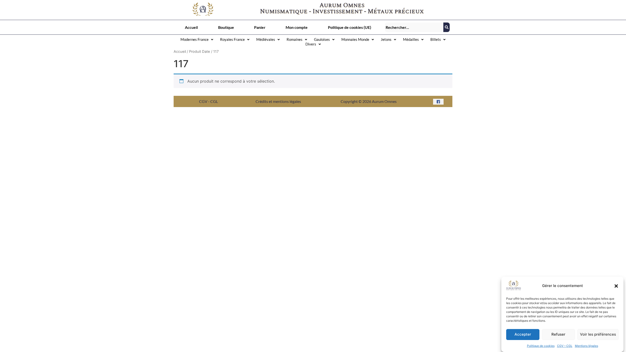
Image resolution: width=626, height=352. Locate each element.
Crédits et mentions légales (278, 101)
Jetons (386, 39)
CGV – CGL (564, 346)
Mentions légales (586, 346)
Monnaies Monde (355, 39)
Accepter (522, 334)
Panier (260, 27)
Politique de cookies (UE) (349, 27)
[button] (616, 286)
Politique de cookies (541, 346)
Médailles (411, 39)
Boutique (226, 27)
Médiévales (265, 39)
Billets (435, 39)
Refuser (558, 334)
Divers (310, 44)
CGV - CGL (208, 101)
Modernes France (194, 39)
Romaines (294, 39)
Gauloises (322, 39)
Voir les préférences (598, 334)
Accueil (191, 27)
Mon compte (297, 27)
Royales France (232, 39)
